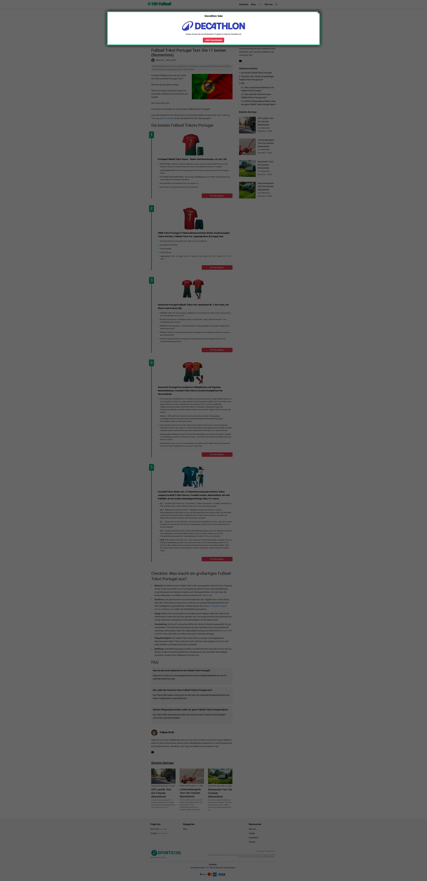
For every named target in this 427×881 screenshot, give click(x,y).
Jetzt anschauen (213, 40)
